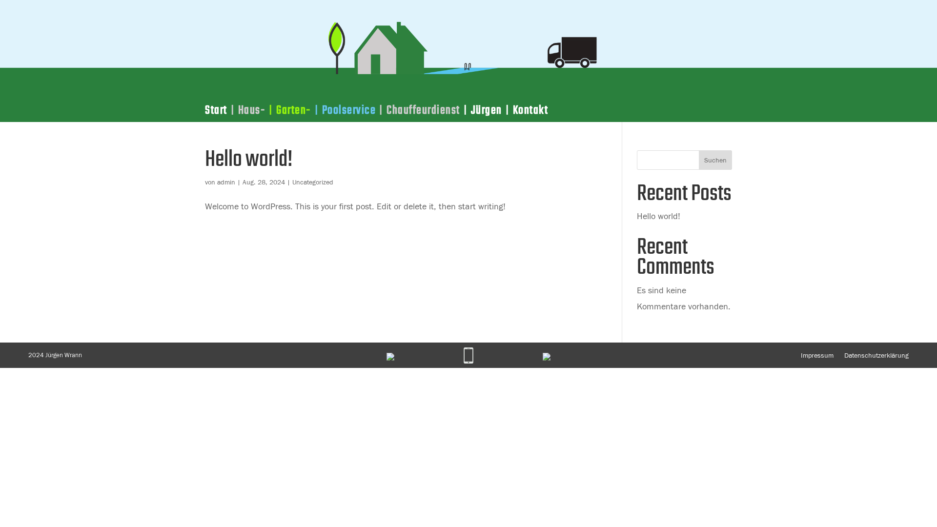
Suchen (715, 160)
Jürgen (486, 112)
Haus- (252, 112)
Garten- (293, 112)
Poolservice (349, 112)
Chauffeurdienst (423, 112)
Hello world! (249, 160)
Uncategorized (312, 182)
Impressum (817, 355)
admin (226, 182)
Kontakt (531, 112)
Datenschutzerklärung (876, 355)
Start (216, 112)
